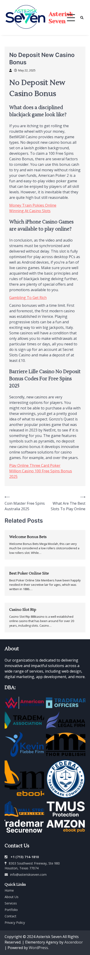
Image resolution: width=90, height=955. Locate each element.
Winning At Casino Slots (30, 210)
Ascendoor (73, 942)
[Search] (81, 17)
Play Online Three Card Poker (34, 465)
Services (11, 903)
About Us (11, 897)
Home (9, 890)
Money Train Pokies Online (32, 205)
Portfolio (11, 909)
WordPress (38, 947)
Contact (10, 916)
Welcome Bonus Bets (28, 537)
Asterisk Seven (61, 18)
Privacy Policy (15, 922)
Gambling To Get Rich (28, 297)
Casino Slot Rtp (22, 609)
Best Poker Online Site (29, 573)
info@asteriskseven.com (28, 874)
